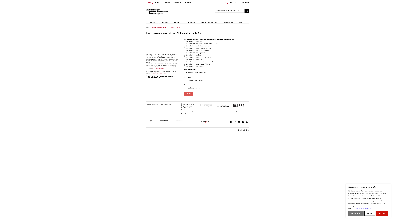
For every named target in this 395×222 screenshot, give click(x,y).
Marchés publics (186, 108)
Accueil (152, 22)
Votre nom (187, 85)
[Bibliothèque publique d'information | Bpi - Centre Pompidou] (157, 12)
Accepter (382, 213)
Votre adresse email (190, 69)
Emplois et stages (186, 106)
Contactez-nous (186, 114)
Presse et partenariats (187, 104)
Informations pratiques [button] (209, 22)
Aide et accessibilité (187, 112)
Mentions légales (186, 110)
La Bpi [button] (148, 104)
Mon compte (245, 2)
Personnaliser (356, 213)
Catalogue (164, 22)
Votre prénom (188, 77)
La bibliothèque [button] (191, 22)
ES (235, 2)
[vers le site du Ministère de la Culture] (151, 121)
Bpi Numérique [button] (227, 22)
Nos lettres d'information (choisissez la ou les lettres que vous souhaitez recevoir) (209, 39)
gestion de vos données (159, 73)
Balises (157, 2)
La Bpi (149, 2)
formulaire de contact (158, 68)
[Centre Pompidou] (164, 120)
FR (225, 2)
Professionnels (166, 2)
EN (231, 2)
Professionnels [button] (165, 104)
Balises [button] (155, 104)
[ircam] (179, 121)
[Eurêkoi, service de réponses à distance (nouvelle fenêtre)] (205, 123)
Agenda (176, 22)
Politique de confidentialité (363, 208)
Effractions (188, 2)
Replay (241, 22)
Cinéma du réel (177, 2)
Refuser (370, 213)
